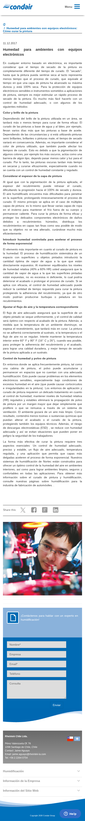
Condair (18, 7)
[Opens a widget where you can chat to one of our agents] (70, 814)
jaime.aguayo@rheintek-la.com (29, 754)
